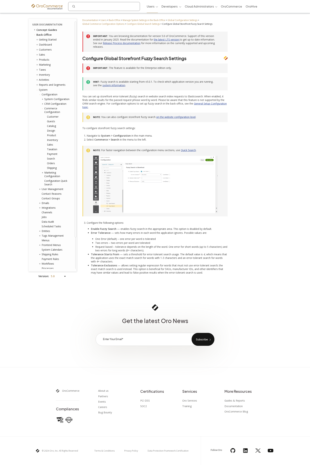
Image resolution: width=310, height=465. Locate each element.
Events (102, 401)
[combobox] (104, 6)
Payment (52, 154)
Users (103, 20)
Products (44, 59)
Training (187, 406)
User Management (52, 189)
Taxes (42, 69)
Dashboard (45, 44)
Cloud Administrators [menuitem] (199, 6)
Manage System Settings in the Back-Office (144, 20)
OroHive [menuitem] (251, 6)
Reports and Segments (52, 84)
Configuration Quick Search (55, 182)
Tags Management (53, 235)
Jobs (44, 217)
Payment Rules (50, 259)
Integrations (49, 207)
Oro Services (189, 400)
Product (51, 135)
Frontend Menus (51, 245)
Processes (48, 268)
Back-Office (114, 20)
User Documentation (47, 24)
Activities (44, 79)
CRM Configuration (55, 103)
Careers (102, 407)
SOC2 (143, 406)
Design (51, 130)
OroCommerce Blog (236, 411)
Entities (46, 231)
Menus (46, 240)
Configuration (49, 94)
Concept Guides (46, 30)
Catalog (51, 126)
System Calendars (52, 249)
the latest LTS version (167, 39)
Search (51, 158)
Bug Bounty (105, 412)
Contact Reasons (52, 193)
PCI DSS (145, 400)
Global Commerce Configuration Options (103, 23)
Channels (47, 212)
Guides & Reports (234, 400)
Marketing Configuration (52, 174)
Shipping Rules (50, 254)
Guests (51, 121)
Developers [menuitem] (169, 6)
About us (103, 390)
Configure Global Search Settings (143, 23)
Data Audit (48, 221)
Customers (45, 49)
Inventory (44, 74)
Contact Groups (51, 198)
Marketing (45, 64)
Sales (42, 54)
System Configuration (56, 99)
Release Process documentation (121, 43)
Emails (45, 203)
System (43, 89)
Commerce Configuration (52, 110)
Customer (52, 116)
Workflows (48, 263)
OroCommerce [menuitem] (231, 6)
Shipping (52, 168)
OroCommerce (70, 390)
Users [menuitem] (150, 6)
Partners (103, 396)
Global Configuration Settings (182, 20)
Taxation (52, 149)
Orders (51, 163)
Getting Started (48, 39)
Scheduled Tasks (51, 226)
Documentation (90, 20)
